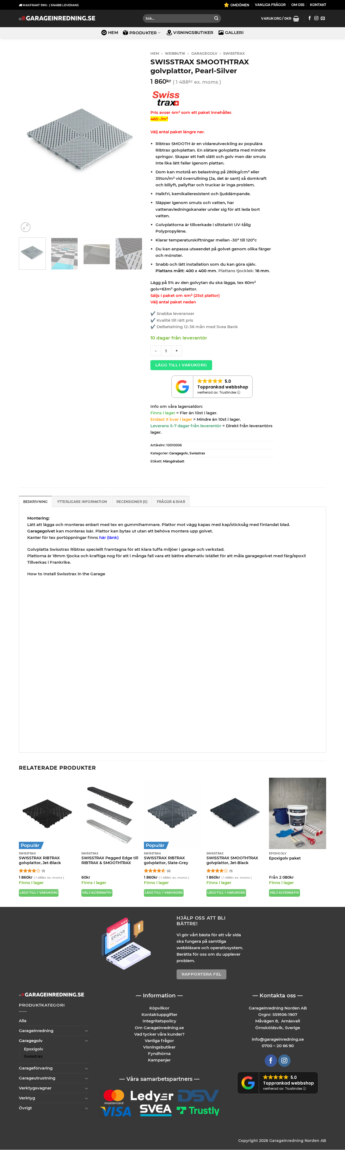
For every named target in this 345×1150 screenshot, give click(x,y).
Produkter (143, 32)
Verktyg (27, 1098)
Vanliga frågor (159, 1040)
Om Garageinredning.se (159, 1027)
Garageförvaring (36, 1068)
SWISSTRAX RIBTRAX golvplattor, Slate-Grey (166, 860)
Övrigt (25, 1108)
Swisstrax (234, 53)
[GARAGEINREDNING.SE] (57, 18)
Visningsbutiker (193, 32)
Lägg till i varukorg (181, 365)
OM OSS (297, 5)
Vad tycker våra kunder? (159, 1034)
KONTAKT (318, 5)
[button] (280, 18)
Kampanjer (159, 1060)
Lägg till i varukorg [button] (39, 893)
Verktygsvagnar (35, 1088)
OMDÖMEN (239, 5)
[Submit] (216, 18)
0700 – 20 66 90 (278, 1046)
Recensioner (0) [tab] (131, 502)
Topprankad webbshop (222, 387)
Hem (113, 32)
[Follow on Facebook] (310, 18)
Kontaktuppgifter (159, 1014)
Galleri (234, 32)
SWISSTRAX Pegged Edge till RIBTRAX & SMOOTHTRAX (109, 860)
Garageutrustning (37, 1078)
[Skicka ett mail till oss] (323, 18)
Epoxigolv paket (285, 858)
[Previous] (28, 141)
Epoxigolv (33, 1049)
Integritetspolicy (159, 1021)
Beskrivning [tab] (35, 502)
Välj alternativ (97, 893)
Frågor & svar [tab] (171, 502)
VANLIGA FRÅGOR (270, 5)
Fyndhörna (159, 1053)
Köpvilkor (159, 1008)
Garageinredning (36, 1030)
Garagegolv (204, 53)
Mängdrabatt (173, 461)
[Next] (133, 141)
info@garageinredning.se (278, 1039)
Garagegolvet (41, 531)
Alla (22, 1020)
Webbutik (175, 53)
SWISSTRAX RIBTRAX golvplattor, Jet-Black (40, 860)
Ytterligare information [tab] (82, 502)
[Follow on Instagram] (316, 18)
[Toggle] (86, 1031)
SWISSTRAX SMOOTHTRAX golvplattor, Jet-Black (232, 860)
